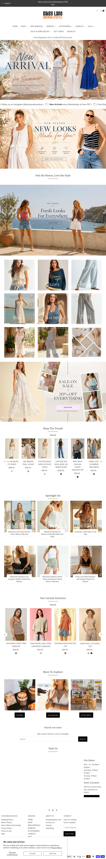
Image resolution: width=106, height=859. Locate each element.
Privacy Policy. (56, 848)
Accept (33, 853)
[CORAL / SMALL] (65, 653)
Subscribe (69, 834)
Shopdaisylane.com (53, 820)
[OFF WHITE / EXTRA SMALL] (28, 471)
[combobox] (18, 3)
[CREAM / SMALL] (12, 471)
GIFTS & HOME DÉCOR (40, 31)
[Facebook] (49, 810)
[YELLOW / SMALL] (41, 653)
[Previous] (5, 461)
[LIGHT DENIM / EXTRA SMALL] (94, 474)
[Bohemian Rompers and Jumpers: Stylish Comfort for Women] (20, 561)
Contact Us (50, 822)
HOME (15, 26)
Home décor (86, 715)
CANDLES (79, 26)
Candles (19, 715)
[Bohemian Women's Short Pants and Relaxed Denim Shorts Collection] (53, 561)
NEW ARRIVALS (36, 26)
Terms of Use (6, 831)
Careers (49, 825)
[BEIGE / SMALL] (88, 653)
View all (53, 435)
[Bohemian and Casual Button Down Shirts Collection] (20, 516)
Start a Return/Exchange (11, 825)
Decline (52, 853)
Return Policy (6, 822)
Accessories (53, 715)
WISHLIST (71, 31)
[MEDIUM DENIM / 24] (61, 474)
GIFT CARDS (59, 31)
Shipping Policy (7, 820)
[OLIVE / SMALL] (91, 653)
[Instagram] (53, 810)
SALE (90, 26)
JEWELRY (50, 26)
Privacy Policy (6, 828)
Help (3, 834)
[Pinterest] (56, 810)
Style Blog (50, 828)
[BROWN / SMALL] (16, 653)
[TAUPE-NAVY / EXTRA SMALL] (78, 477)
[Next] (101, 461)
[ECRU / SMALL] (45, 474)
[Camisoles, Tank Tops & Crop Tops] (86, 516)
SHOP (23, 26)
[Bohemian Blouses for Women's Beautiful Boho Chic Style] (53, 516)
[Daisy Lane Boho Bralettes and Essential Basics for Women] (86, 561)
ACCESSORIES (65, 26)
